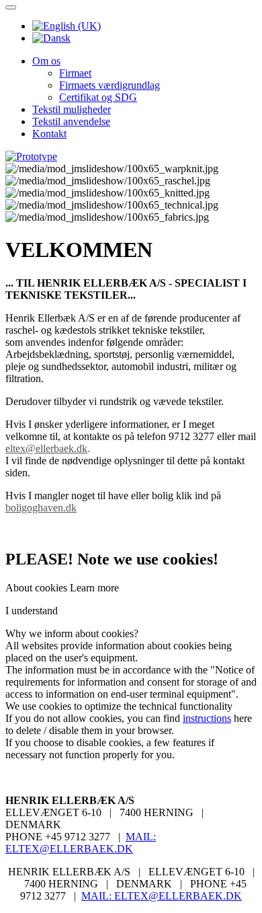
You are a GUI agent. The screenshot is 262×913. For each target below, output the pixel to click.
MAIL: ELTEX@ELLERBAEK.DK (161, 896)
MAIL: (141, 836)
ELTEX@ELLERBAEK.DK (69, 848)
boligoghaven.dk (41, 507)
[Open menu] (10, 7)
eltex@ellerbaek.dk (46, 448)
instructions (207, 718)
